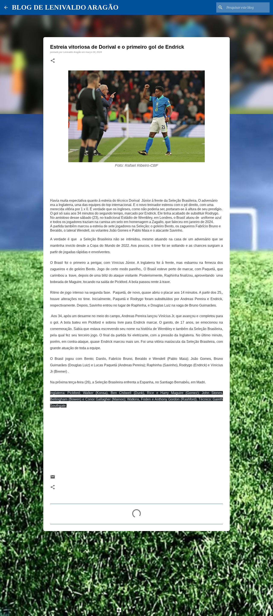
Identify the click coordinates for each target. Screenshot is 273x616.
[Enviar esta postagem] (52, 478)
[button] (52, 61)
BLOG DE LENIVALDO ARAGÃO (65, 7)
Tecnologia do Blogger (139, 610)
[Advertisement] (136, 567)
